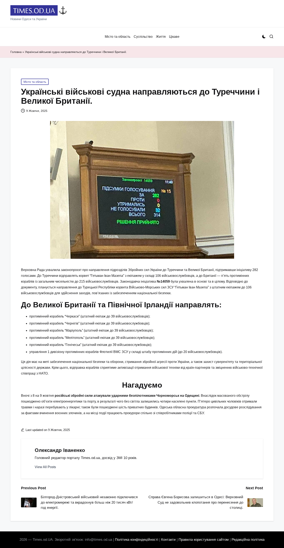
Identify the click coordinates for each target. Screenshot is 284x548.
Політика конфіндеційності (136, 540)
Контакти (168, 540)
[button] (45, 467)
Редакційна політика (248, 540)
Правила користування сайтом (204, 540)
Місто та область (34, 81)
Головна (16, 52)
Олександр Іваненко (60, 450)
